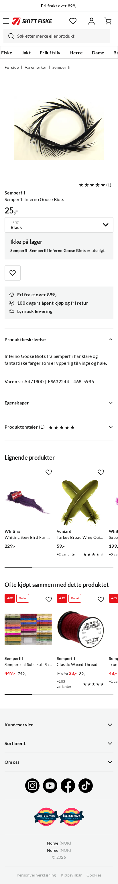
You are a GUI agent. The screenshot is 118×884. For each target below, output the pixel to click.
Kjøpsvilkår (71, 875)
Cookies (93, 875)
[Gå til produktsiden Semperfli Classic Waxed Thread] (80, 629)
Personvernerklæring (36, 875)
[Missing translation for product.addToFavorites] (13, 273)
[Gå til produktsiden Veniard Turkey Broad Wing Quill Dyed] (80, 502)
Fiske (7, 52)
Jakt (26, 52)
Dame (98, 52)
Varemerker (36, 67)
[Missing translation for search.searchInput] (8, 35)
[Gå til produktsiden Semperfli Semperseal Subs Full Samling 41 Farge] (28, 629)
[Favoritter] (73, 21)
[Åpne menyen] (6, 21)
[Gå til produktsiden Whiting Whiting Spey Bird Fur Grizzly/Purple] (28, 502)
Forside (12, 67)
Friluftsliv (50, 52)
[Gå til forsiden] (32, 21)
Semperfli (61, 67)
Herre (76, 52)
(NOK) (59, 843)
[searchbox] (62, 36)
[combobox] (56, 36)
